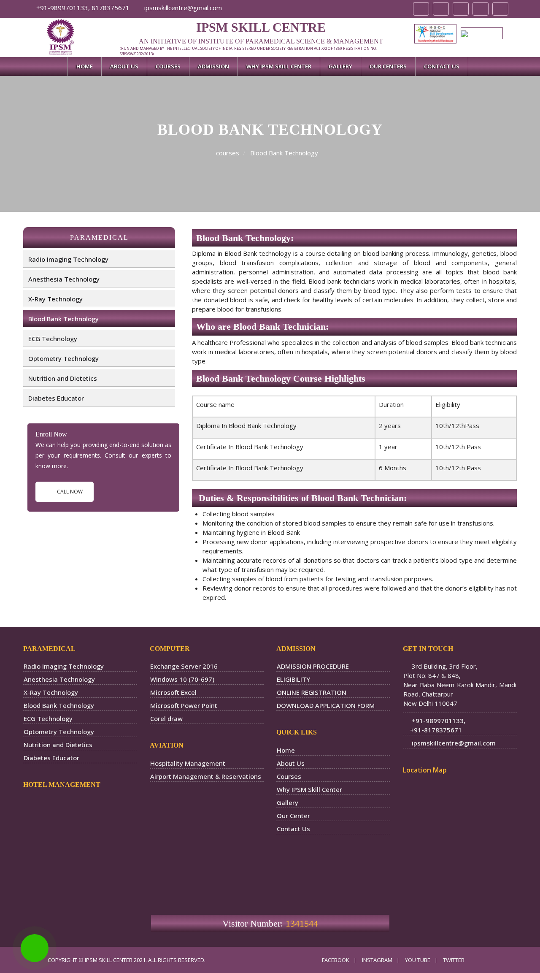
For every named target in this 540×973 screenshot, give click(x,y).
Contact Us (441, 66)
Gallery (340, 66)
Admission (213, 66)
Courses (168, 66)
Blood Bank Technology (63, 318)
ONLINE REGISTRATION (311, 692)
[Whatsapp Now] (35, 948)
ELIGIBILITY (293, 679)
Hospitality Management (187, 763)
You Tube (417, 960)
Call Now (70, 491)
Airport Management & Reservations (205, 776)
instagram (377, 960)
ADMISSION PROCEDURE (313, 666)
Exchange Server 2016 (184, 666)
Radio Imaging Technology (68, 259)
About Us (124, 66)
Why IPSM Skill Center (309, 789)
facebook (335, 960)
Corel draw (166, 718)
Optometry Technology (63, 358)
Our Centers (388, 66)
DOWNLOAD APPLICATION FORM (326, 705)
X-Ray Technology (55, 299)
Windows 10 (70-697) (182, 679)
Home (84, 66)
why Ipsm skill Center (278, 66)
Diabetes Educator (56, 398)
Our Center (293, 815)
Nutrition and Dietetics (62, 378)
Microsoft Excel (173, 692)
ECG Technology (52, 338)
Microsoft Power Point (183, 705)
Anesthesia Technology (64, 279)
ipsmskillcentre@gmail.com (182, 7)
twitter (453, 960)
